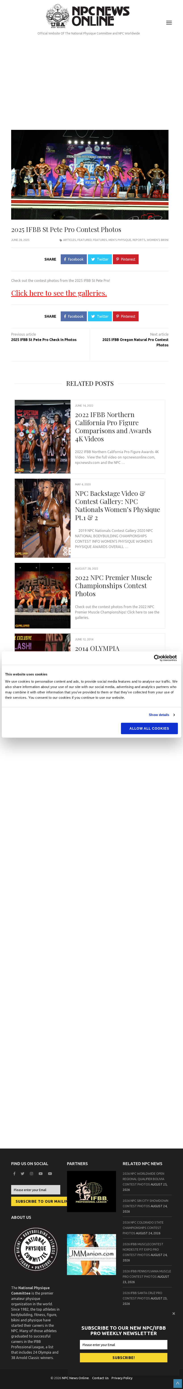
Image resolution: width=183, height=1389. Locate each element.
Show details (159, 715)
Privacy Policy (121, 1378)
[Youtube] (50, 1174)
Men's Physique (119, 239)
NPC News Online (75, 1378)
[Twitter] (23, 1174)
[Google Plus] (41, 1174)
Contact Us (100, 1378)
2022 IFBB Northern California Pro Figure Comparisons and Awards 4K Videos (113, 426)
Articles (69, 239)
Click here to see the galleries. (59, 293)
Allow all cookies (149, 728)
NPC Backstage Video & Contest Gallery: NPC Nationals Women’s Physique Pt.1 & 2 (117, 505)
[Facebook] (15, 1174)
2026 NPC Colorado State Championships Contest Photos (143, 1228)
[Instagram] (32, 1174)
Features (100, 239)
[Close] (174, 1314)
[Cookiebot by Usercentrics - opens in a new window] (158, 658)
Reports (139, 239)
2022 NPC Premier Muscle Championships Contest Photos (113, 585)
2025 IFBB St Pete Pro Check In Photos (44, 340)
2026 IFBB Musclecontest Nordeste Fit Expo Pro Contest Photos (143, 1249)
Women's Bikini (157, 239)
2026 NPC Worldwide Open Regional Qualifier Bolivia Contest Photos (143, 1179)
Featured (84, 239)
